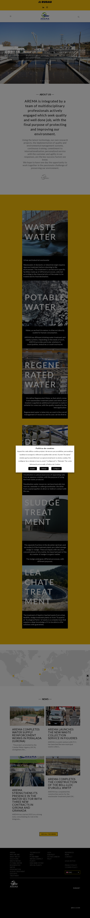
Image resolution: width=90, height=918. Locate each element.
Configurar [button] (56, 468)
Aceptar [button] (32, 468)
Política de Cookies (53, 464)
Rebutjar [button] (44, 468)
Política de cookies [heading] (45, 448)
